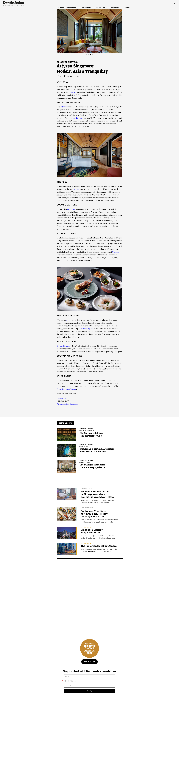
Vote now (89, 661)
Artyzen (71, 92)
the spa (69, 320)
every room (71, 209)
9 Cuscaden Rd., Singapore (67, 404)
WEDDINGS (115, 8)
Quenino (115, 252)
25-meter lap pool (87, 328)
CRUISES (127, 8)
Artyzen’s (64, 107)
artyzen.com (61, 398)
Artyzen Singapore (64, 346)
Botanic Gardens (75, 118)
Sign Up (89, 691)
